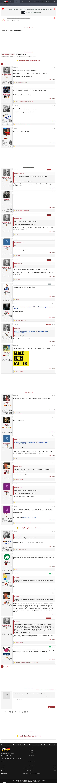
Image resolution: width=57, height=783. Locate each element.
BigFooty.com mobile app (29, 517)
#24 (54, 618)
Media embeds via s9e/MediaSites (33, 781)
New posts (3, 4)
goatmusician (24, 56)
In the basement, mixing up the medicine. (7, 208)
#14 (54, 395)
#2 (54, 87)
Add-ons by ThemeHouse (23, 781)
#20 (54, 531)
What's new (36, 1)
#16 (54, 435)
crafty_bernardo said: (18, 173)
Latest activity (31, 755)
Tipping (29, 1)
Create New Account (34, 12)
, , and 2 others (23, 123)
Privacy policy (23, 744)
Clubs (23, 1)
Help (27, 744)
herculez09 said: (17, 466)
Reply (54, 79)
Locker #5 (10, 661)
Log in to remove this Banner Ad (28, 167)
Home (30, 744)
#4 (54, 128)
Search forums (8, 4)
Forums (17, 1)
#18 (54, 483)
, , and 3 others (24, 522)
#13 (54, 345)
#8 (54, 239)
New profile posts (32, 752)
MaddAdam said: (17, 218)
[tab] (24, 28)
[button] (13, 1)
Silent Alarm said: (17, 535)
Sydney (10, 569)
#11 (54, 303)
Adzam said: (16, 577)
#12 (54, 324)
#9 (54, 260)
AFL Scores (53, 690)
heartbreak (30, 56)
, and (21, 82)
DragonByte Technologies (38, 780)
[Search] (54, 1)
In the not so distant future (7, 123)
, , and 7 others (22, 210)
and (21, 320)
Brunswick (10, 82)
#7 (54, 214)
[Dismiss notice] (54, 9)
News (11, 1)
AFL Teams (43, 690)
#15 (54, 417)
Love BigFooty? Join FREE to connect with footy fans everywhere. (30, 9)
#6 (54, 191)
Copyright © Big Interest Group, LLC (8, 753)
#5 (54, 169)
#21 (54, 554)
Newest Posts (32, 748)
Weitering (10, 143)
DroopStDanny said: (18, 242)
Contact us (10, 744)
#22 (54, 573)
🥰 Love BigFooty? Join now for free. (29, 60)
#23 (54, 592)
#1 (54, 67)
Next (8, 63)
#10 (54, 284)
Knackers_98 (25, 773)
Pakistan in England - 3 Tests (13, 20)
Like (50, 79)
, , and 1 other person (27, 662)
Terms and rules (16, 744)
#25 (54, 646)
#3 (54, 105)
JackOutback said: (17, 621)
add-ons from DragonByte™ (25, 780)
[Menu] (1, 1)
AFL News (38, 690)
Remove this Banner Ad (29, 51)
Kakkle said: (16, 328)
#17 (54, 463)
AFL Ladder (48, 690)
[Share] (53, 67)
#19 (54, 506)
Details (44, 780)
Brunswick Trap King (6, 56)
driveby (20, 56)
